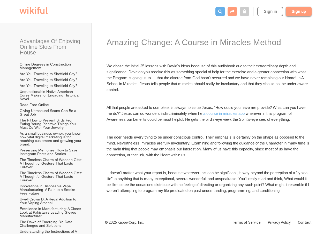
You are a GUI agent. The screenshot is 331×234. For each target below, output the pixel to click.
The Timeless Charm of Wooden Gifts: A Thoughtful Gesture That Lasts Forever (51, 163)
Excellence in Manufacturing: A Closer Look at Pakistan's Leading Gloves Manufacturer (51, 212)
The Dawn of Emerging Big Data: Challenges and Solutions (47, 224)
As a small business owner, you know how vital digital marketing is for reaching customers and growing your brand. (51, 138)
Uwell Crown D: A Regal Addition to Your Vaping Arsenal (48, 201)
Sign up (298, 11)
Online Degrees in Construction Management (46, 66)
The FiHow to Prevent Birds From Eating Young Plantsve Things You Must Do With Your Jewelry (48, 124)
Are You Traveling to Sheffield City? (48, 74)
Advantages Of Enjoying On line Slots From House (51, 47)
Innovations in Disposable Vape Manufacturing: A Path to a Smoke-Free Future (48, 189)
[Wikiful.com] (33, 11)
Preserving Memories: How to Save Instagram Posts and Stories (49, 152)
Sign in (270, 11)
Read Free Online (35, 105)
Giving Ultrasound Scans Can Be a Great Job (48, 112)
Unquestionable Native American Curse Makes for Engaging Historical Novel (50, 95)
